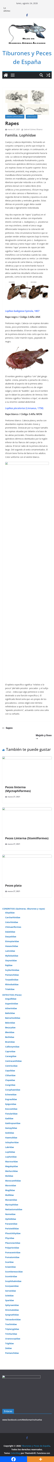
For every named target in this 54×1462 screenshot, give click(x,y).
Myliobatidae (11, 955)
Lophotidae (11, 1156)
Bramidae (10, 1041)
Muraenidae (11, 1199)
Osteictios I (31, 117)
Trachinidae (11, 1324)
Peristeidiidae (12, 1228)
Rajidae (8, 965)
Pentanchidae (12, 974)
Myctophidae (11, 1204)
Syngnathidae (12, 1314)
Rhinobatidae (11, 984)
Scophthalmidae (13, 1281)
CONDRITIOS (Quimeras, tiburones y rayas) (23, 908)
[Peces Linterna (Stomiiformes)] (27, 809)
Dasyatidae (10, 936)
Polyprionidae (12, 1247)
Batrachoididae (12, 1018)
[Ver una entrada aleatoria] (48, 75)
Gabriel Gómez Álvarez (33, 129)
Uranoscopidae (12, 1338)
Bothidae (9, 1037)
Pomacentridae (12, 1252)
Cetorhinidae (11, 922)
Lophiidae (10, 1152)
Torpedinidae (11, 979)
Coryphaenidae (12, 1089)
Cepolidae (10, 1070)
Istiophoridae (12, 1142)
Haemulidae (11, 1137)
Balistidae (10, 1013)
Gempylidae (11, 1128)
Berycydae (10, 1027)
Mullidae (9, 1195)
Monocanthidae (13, 1180)
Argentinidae (11, 1003)
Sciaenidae (10, 1266)
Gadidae (9, 1118)
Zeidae (8, 1348)
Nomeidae (10, 1214)
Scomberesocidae (14, 1271)
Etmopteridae (12, 941)
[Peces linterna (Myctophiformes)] (27, 758)
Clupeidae (10, 1080)
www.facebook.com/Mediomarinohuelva (22, 1419)
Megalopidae (11, 1166)
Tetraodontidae (13, 1319)
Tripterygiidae (12, 1329)
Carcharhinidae (12, 917)
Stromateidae (12, 1310)
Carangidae (10, 1056)
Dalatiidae (10, 931)
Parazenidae (11, 1223)
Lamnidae (10, 951)
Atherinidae (11, 1008)
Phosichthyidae (12, 1233)
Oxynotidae (11, 960)
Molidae (9, 1176)
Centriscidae (11, 1065)
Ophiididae (10, 1219)
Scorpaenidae (12, 1286)
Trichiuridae (11, 1333)
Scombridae (11, 1276)
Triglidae (9, 1343)
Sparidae (9, 1300)
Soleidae (9, 1295)
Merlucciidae (11, 1171)
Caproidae (10, 1051)
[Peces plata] (27, 856)
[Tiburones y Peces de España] (5, 75)
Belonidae (10, 1022)
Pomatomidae (12, 1257)
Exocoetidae (11, 1108)
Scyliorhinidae (12, 970)
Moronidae (10, 1185)
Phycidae (9, 1238)
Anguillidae (10, 998)
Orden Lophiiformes (14, 117)
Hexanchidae (11, 946)
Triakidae (9, 989)
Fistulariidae (11, 1113)
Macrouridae (11, 1161)
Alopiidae (10, 912)
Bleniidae (9, 1032)
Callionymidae (12, 1046)
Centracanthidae (13, 1061)
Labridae (9, 1147)
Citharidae (10, 1075)
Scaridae (9, 1262)
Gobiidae (9, 1132)
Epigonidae (10, 1104)
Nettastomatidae (13, 1209)
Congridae (10, 1085)
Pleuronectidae (12, 1243)
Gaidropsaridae (12, 1123)
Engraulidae (11, 1099)
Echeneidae (10, 1094)
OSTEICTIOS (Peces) (12, 994)
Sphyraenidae (12, 1305)
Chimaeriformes (13, 927)
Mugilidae (10, 1190)
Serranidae (10, 1290)
